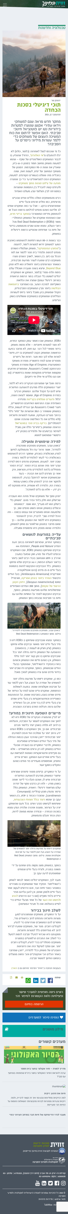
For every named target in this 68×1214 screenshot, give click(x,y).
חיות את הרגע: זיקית (55, 1093)
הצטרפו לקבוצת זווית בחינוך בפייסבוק (41, 1151)
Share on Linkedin (35, 980)
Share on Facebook (50, 980)
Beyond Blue (53, 268)
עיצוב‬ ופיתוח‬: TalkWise (55, 1205)
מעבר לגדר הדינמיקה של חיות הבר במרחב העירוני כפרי (37, 1114)
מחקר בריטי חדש (19, 214)
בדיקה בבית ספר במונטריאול (31, 423)
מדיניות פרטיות (46, 1199)
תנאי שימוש (60, 1199)
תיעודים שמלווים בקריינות (40, 399)
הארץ (14, 968)
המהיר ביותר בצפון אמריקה (36, 578)
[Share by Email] (16, 977)
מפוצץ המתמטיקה (48, 248)
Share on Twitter (43, 980)
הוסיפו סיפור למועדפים (44, 1017)
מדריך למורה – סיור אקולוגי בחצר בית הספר (43, 1068)
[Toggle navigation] (4, 4)
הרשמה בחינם (34, 1004)
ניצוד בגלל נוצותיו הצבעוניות (29, 799)
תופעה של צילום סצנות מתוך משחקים (40, 183)
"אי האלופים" (37, 155)
